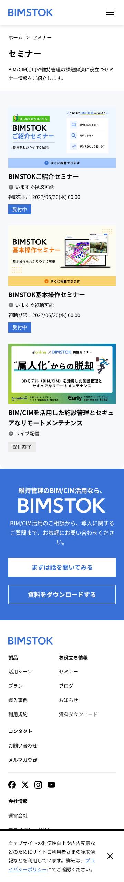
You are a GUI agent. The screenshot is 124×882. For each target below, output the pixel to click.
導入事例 (18, 700)
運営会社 (18, 815)
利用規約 (18, 714)
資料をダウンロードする (62, 594)
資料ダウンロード (78, 714)
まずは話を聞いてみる (62, 566)
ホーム (15, 37)
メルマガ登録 (22, 759)
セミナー (68, 671)
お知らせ (68, 700)
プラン (15, 685)
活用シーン (20, 671)
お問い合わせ (22, 745)
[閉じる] (110, 856)
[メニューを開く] (110, 12)
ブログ (66, 685)
